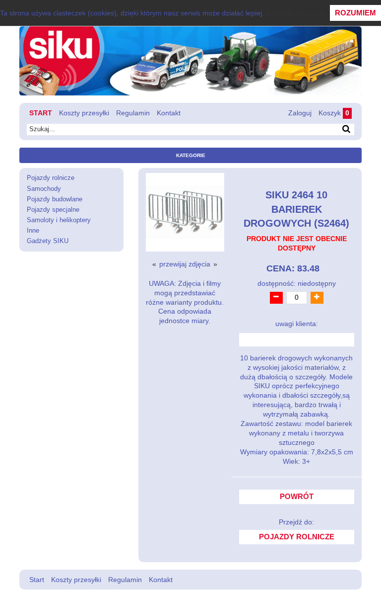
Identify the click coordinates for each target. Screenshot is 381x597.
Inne (33, 230)
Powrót (297, 497)
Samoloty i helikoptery (59, 220)
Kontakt (169, 113)
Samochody (44, 188)
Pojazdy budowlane (54, 199)
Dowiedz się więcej (295, 13)
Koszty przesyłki (84, 113)
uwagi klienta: (296, 324)
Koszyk (333, 113)
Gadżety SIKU (47, 241)
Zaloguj (300, 113)
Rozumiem (355, 12)
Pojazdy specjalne (53, 209)
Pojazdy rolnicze (50, 177)
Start (40, 113)
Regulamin (133, 113)
